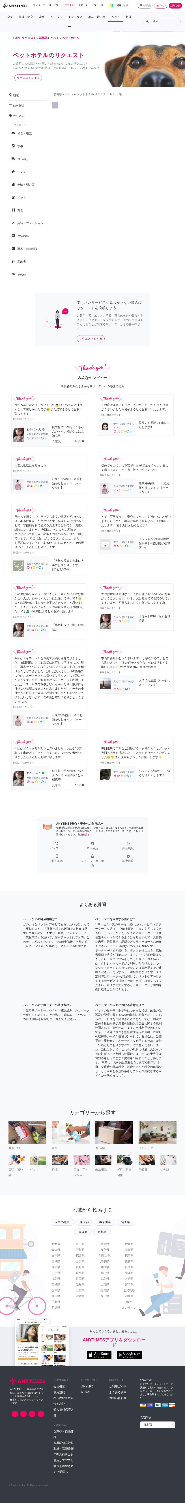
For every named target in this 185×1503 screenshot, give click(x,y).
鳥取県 (104, 1261)
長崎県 (129, 1267)
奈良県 (104, 1249)
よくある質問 (117, 1392)
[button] (145, 5)
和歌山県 (105, 1255)
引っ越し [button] (56, 16)
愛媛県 (129, 1244)
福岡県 (129, 1255)
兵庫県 (104, 1244)
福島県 (55, 1278)
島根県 (104, 1267)
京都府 (102, 1231)
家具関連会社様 (63, 1442)
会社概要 (59, 1386)
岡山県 (104, 1272)
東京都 (84, 1222)
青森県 (55, 1249)
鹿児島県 (129, 1290)
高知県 (129, 1249)
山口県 (104, 1284)
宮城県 (55, 1261)
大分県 (129, 1278)
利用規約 (59, 1392)
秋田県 (55, 1267)
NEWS (85, 1392)
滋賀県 (80, 1296)
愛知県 (80, 1284)
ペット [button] (115, 16)
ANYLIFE (87, 1386)
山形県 (55, 1272)
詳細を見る (84, 834)
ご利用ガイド (117, 1386)
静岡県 (80, 1278)
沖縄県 (129, 1296)
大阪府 (83, 1231)
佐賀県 (129, 1261)
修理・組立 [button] (26, 16)
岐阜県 (80, 1272)
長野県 (80, 1267)
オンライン (129, 1307)
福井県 (80, 1255)
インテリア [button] (75, 16)
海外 (129, 1301)
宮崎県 (129, 1284)
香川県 (104, 1296)
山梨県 (80, 1261)
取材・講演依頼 (63, 1448)
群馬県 (55, 1296)
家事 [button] (42, 16)
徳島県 (104, 1290)
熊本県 (129, 1272)
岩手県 (55, 1255)
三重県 (80, 1290)
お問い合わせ (117, 1398)
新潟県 (55, 1307)
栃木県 (55, 1290)
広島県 (104, 1278)
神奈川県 (105, 1222)
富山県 (80, 1244)
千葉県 (55, 1301)
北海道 (55, 1244)
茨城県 (55, 1284)
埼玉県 (125, 1222)
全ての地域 (62, 1222)
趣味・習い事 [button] (97, 16)
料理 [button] (129, 16)
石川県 (80, 1249)
